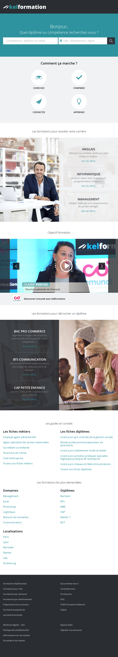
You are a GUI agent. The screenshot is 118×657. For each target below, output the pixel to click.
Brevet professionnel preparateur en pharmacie (81, 444)
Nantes (7, 552)
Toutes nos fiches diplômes (76, 469)
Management (10, 496)
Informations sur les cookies (16, 635)
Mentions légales (11, 624)
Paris (6, 537)
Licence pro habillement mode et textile (83, 450)
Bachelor (65, 496)
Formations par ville (12, 588)
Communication (12, 522)
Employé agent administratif (19, 437)
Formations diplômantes (15, 583)
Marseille (8, 547)
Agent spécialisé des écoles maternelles (26, 442)
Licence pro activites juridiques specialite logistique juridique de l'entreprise (84, 457)
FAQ (62, 599)
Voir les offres (88, 161)
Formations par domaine (15, 594)
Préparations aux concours (16, 604)
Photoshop (9, 506)
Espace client (66, 624)
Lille (5, 558)
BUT (62, 522)
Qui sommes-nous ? (69, 583)
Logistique (9, 512)
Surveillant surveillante (16, 447)
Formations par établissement (17, 599)
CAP (62, 512)
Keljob (63, 609)
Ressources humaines (16, 517)
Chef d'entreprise (13, 458)
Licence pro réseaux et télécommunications (85, 464)
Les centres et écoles (12, 615)
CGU (23, 624)
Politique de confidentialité (16, 630)
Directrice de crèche (14, 453)
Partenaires (66, 594)
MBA (63, 506)
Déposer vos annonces (71, 630)
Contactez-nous (67, 588)
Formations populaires (14, 609)
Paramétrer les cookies (14, 640)
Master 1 (65, 517)
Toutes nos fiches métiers (18, 463)
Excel (6, 501)
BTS (62, 501)
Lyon (6, 542)
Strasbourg (9, 563)
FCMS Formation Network (72, 604)
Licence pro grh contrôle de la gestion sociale (86, 437)
